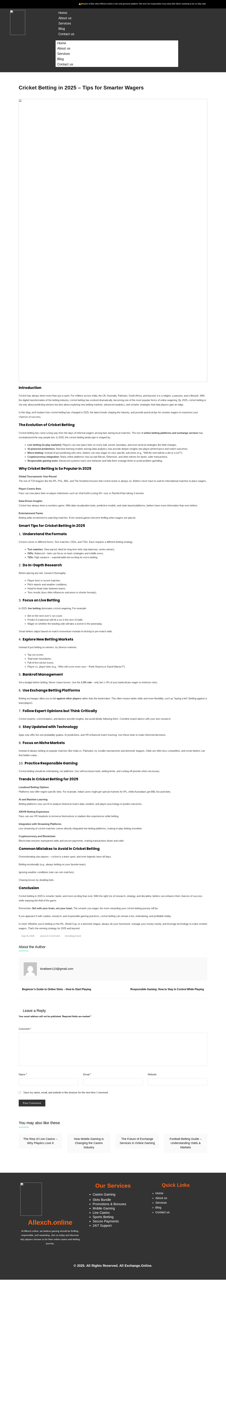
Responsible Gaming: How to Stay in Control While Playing (167, 989)
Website (152, 1074)
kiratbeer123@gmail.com (56, 968)
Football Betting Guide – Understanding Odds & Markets (186, 1143)
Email (87, 1074)
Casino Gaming (104, 1194)
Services (64, 23)
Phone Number (30, 1375)
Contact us (66, 34)
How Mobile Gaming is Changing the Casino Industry (89, 1143)
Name (23, 1074)
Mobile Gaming (104, 1208)
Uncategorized (73, 935)
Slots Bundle (102, 1200)
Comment (25, 1028)
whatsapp (32, 1338)
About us (64, 18)
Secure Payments (106, 1221)
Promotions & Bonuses (109, 1204)
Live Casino (101, 1212)
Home (62, 13)
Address (26, 1388)
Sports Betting (103, 1217)
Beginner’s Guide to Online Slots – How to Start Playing (56, 989)
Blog (61, 28)
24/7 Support (102, 1225)
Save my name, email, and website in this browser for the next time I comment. (66, 1092)
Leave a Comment (50, 935)
